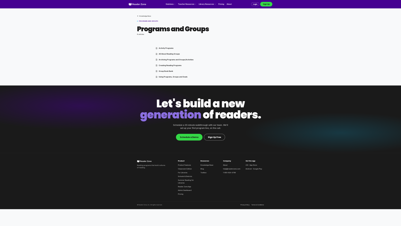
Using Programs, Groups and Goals (173, 77)
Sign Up (266, 4)
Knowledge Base (145, 16)
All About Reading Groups (169, 54)
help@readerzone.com (231, 169)
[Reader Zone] (137, 4)
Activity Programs (166, 48)
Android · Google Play (254, 169)
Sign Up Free (214, 137)
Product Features (184, 165)
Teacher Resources (186, 4)
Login (255, 4)
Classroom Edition (185, 169)
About (229, 4)
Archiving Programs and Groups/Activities (176, 60)
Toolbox (203, 173)
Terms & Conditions (257, 205)
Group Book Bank (166, 71)
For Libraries (182, 173)
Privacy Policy (244, 205)
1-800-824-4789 (229, 173)
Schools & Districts (185, 176)
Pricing (221, 4)
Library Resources (206, 4)
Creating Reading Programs (170, 65)
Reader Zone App (184, 187)
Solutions (170, 4)
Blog (202, 169)
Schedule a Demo (189, 137)
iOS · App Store (251, 165)
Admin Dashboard (185, 190)
